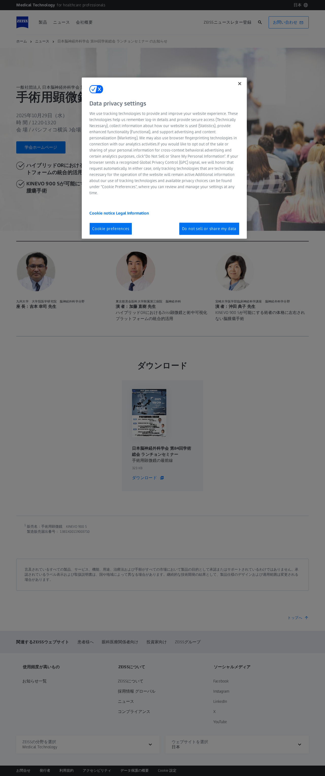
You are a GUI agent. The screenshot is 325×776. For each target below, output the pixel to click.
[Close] (239, 83)
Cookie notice (102, 213)
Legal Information (132, 213)
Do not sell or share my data (209, 228)
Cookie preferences (110, 228)
